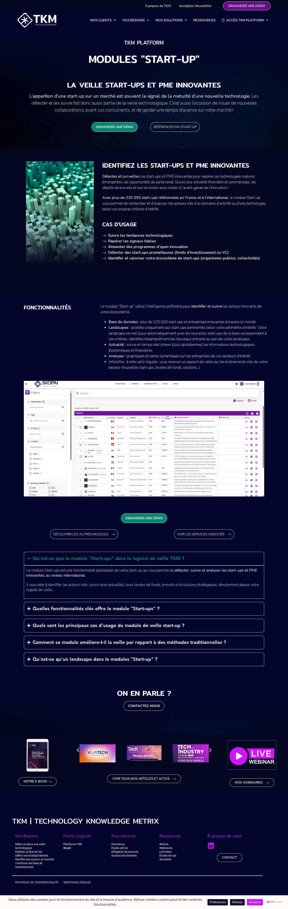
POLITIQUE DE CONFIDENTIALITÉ (36, 882)
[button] (142, 499)
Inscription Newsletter (195, 6)
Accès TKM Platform (244, 20)
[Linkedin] (210, 845)
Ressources (204, 20)
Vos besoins (133, 20)
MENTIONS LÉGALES (77, 882)
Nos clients (101, 20)
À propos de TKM (158, 6)
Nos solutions (169, 20)
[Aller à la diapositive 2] (144, 765)
